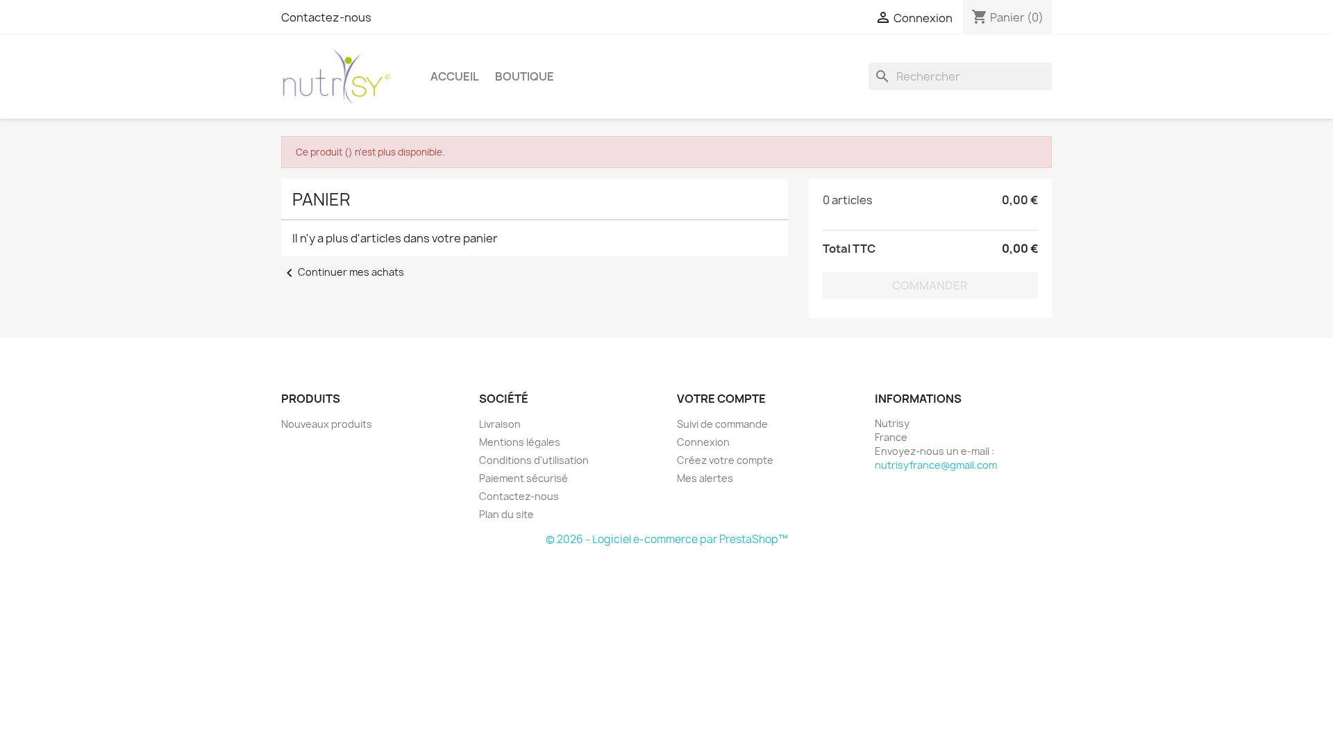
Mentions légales (519, 442)
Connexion (703, 442)
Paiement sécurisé (523, 478)
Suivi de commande (722, 424)
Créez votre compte (725, 460)
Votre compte (721, 398)
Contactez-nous (326, 17)
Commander (930, 285)
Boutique (524, 76)
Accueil (454, 76)
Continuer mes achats (342, 271)
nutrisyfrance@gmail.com (936, 465)
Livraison (500, 424)
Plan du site (506, 514)
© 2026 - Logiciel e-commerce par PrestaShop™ (667, 539)
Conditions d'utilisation (534, 460)
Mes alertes (705, 478)
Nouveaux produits (326, 424)
